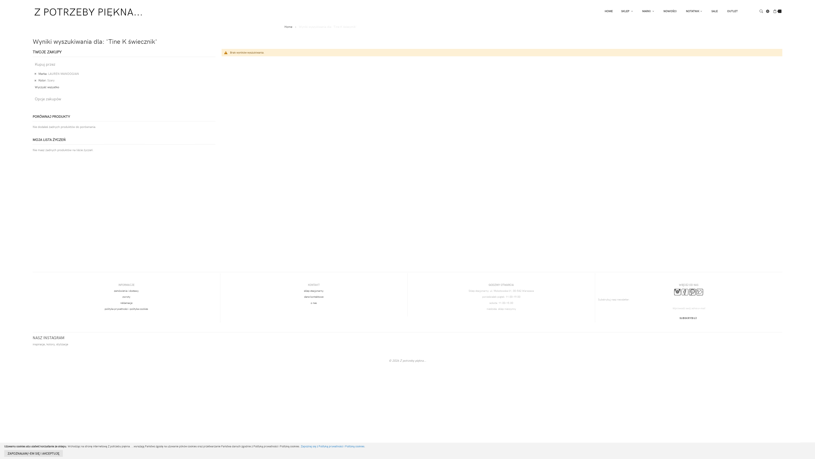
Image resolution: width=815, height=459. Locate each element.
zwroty (126, 296)
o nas (314, 303)
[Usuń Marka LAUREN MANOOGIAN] (35, 73)
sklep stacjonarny (313, 290)
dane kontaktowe (313, 296)
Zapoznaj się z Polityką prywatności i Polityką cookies (332, 446)
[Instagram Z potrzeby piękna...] (677, 291)
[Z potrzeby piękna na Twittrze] (699, 291)
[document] (407, 451)
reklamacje (126, 303)
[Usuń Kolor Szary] (35, 80)
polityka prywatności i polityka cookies (126, 308)
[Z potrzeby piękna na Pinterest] (692, 291)
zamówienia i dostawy (126, 290)
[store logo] (89, 11)
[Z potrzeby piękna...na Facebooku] (685, 291)
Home (288, 27)
